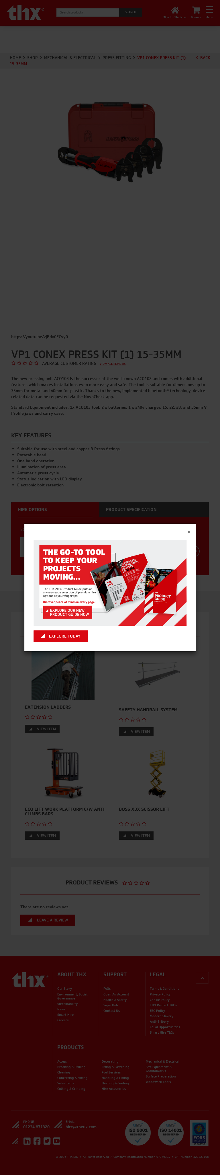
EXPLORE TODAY (64, 636)
